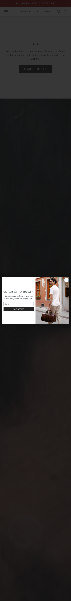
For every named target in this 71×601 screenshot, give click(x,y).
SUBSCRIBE (18, 309)
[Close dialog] (66, 280)
